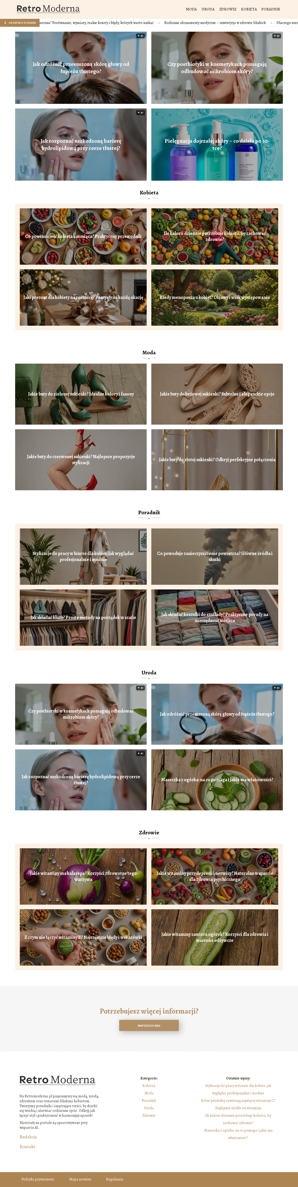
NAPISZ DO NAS (149, 1025)
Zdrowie (228, 9)
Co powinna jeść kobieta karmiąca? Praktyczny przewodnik (83, 236)
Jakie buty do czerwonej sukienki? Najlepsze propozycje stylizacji (81, 460)
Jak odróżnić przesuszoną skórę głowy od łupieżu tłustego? (81, 68)
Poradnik (271, 9)
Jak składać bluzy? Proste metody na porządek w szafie (83, 618)
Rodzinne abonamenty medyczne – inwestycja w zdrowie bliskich (145, 22)
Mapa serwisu (80, 1179)
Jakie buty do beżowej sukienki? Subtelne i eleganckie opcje (217, 394)
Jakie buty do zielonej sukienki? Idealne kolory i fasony (81, 394)
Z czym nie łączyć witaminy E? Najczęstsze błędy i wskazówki (83, 937)
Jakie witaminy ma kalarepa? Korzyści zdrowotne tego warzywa (83, 876)
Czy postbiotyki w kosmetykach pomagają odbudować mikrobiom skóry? (217, 68)
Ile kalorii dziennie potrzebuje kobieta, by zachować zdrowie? (215, 236)
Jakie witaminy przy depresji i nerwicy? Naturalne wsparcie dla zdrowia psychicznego (215, 876)
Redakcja (28, 1137)
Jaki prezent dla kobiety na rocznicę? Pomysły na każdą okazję (83, 297)
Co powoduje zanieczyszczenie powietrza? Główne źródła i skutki (215, 557)
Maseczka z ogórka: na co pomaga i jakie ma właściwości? (217, 780)
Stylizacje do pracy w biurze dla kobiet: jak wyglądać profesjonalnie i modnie (83, 557)
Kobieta (249, 9)
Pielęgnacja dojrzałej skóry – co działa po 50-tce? (217, 144)
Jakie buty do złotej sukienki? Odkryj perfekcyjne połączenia (217, 460)
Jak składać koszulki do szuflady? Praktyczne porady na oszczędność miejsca (214, 618)
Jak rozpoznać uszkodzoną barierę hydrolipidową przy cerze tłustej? (81, 144)
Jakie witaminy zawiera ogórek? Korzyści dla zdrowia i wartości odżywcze (214, 937)
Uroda (208, 9)
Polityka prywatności (38, 1179)
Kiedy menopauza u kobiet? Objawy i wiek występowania (215, 297)
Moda (191, 9)
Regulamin (114, 1179)
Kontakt (27, 1147)
